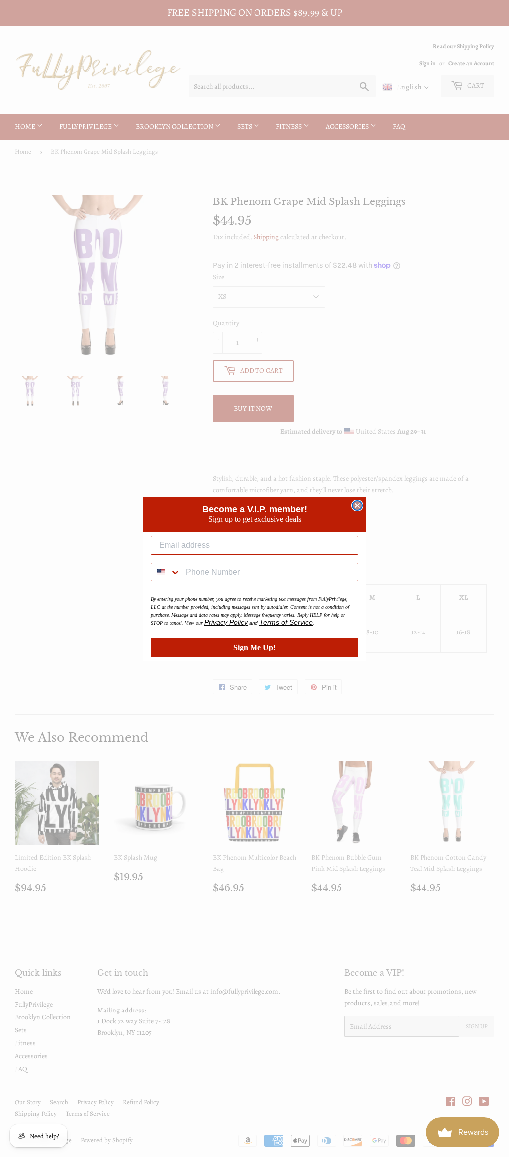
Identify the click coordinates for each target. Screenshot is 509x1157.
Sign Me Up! (254, 647)
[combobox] (166, 572)
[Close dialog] (357, 505)
